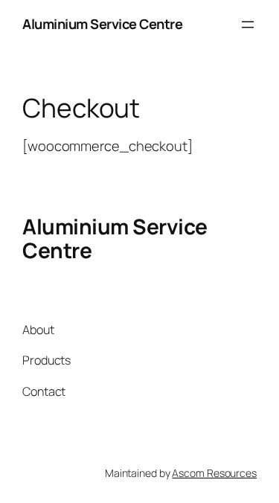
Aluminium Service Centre (102, 24)
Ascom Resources (214, 473)
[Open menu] (248, 24)
